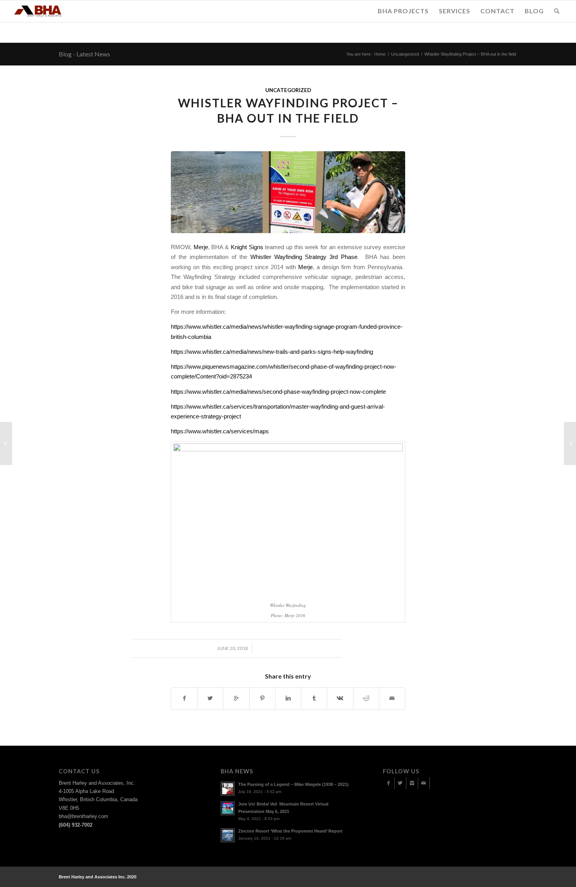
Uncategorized (405, 54)
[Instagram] (412, 783)
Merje (201, 247)
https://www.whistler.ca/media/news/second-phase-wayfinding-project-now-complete (278, 391)
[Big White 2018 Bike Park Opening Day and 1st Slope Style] (570, 443)
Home (380, 54)
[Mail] (423, 783)
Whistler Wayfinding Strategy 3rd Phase (304, 256)
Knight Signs (247, 247)
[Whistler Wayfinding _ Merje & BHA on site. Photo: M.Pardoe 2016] (288, 192)
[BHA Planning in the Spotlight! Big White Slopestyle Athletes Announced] (6, 443)
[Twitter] (400, 783)
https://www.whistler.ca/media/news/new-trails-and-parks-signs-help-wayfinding (272, 351)
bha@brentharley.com (83, 816)
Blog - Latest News (84, 54)
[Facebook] (388, 783)
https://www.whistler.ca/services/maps (220, 431)
